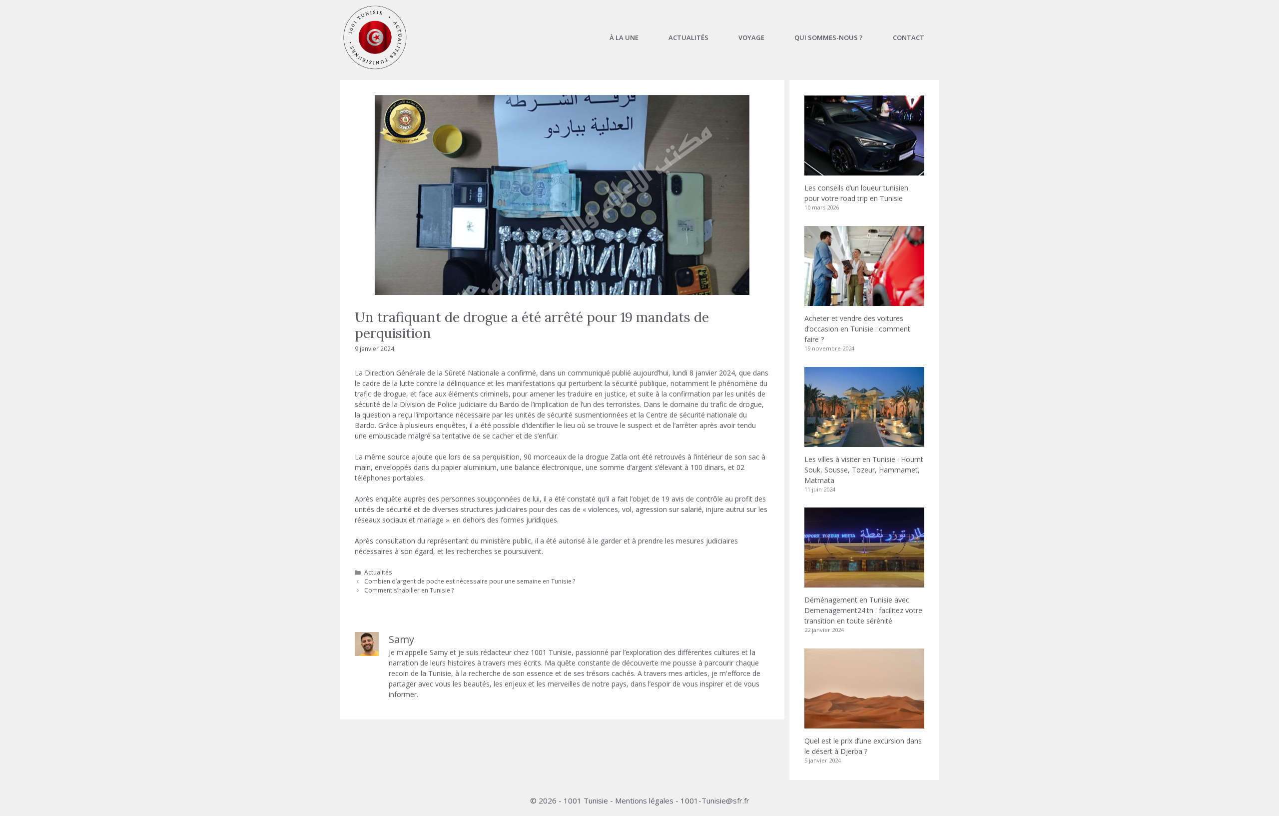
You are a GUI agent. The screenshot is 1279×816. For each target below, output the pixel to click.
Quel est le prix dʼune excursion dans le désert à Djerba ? (863, 746)
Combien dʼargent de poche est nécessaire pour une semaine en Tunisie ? (470, 581)
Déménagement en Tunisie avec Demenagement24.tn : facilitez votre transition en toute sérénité (863, 610)
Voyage (751, 37)
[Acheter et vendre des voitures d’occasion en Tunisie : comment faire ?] (864, 301)
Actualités (688, 37)
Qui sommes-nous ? (828, 37)
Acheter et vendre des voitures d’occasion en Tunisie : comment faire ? (857, 329)
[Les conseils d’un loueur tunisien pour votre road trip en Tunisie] (864, 170)
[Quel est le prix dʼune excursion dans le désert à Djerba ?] (864, 723)
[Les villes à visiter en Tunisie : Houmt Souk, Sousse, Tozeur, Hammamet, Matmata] (864, 441)
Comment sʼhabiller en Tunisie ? (409, 590)
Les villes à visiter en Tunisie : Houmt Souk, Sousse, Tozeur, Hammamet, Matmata (863, 469)
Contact (908, 37)
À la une (624, 37)
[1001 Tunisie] (375, 37)
